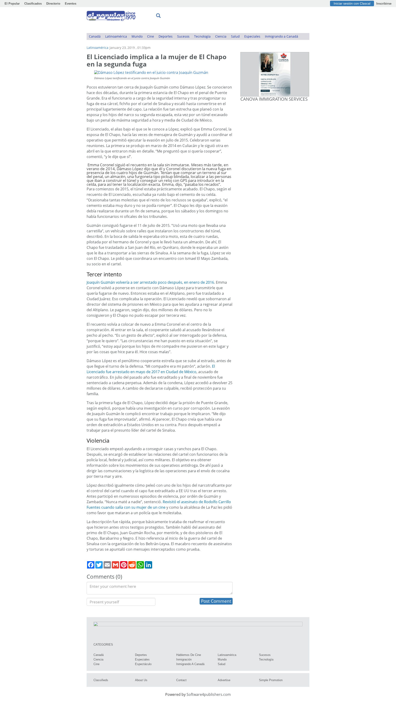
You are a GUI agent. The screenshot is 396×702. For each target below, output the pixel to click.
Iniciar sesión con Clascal (352, 3)
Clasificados (33, 3)
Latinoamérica (116, 36)
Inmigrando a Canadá (281, 36)
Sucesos (183, 36)
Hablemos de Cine (188, 655)
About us (141, 680)
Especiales (252, 36)
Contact (181, 680)
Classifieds (101, 680)
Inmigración (184, 659)
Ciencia (220, 36)
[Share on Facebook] (91, 565)
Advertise (224, 680)
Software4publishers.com (209, 694)
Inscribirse (383, 3)
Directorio (53, 3)
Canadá (95, 36)
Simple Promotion (271, 680)
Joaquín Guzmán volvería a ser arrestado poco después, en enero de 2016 (150, 282)
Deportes (166, 36)
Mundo (137, 36)
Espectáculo (143, 664)
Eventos (70, 3)
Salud (235, 36)
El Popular (12, 3)
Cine (150, 36)
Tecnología (202, 36)
